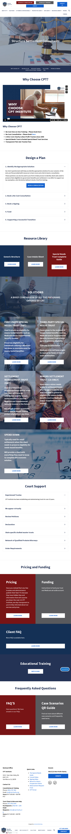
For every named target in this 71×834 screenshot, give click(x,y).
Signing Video (34, 779)
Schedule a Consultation (25, 2)
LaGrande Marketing (38, 824)
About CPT (4, 10)
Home (16, 830)
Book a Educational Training (33, 70)
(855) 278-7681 (11, 790)
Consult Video (34, 777)
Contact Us (62, 4)
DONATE (35, 6)
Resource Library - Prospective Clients (36, 782)
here (34, 134)
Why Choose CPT (15, 68)
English (10, 832)
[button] (35, 166)
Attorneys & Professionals (23, 10)
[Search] (69, 10)
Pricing (65, 10)
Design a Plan (25, 68)
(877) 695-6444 (11, 804)
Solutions (11, 10)
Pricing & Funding (55, 68)
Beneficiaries (41, 830)
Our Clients (47, 10)
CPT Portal (33, 790)
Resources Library (56, 10)
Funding (65, 14)
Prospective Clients (37, 10)
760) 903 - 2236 (17, 806)
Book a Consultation (35, 185)
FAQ (44, 70)
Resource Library (35, 68)
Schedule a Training (45, 2)
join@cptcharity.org (13, 792)
